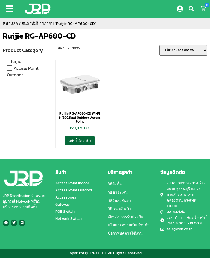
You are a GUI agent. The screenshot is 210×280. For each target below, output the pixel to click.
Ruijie (15, 61)
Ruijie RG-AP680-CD (39, 36)
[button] (10, 9)
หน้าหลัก (10, 24)
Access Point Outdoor (23, 71)
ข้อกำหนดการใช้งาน (125, 233)
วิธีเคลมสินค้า (119, 209)
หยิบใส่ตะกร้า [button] (79, 141)
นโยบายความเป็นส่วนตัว (129, 225)
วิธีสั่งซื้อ (115, 184)
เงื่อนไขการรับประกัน (126, 217)
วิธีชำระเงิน (118, 192)
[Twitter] (14, 223)
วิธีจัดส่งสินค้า (119, 200)
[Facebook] (6, 223)
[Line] (22, 223)
